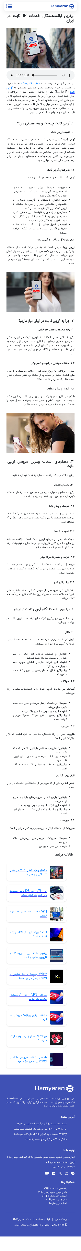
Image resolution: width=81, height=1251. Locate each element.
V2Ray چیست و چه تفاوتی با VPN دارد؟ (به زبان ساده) (28, 976)
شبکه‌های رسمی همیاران (63, 1167)
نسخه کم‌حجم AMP (22, 1219)
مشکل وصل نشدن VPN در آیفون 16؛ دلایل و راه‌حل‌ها (28, 872)
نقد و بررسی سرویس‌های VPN (52, 1192)
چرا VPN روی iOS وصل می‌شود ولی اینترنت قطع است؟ (28, 893)
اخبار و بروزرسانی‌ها (58, 1203)
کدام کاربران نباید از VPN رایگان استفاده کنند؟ (28, 934)
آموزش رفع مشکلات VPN (54, 1196)
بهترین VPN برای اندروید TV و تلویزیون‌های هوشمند (28, 955)
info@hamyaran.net (57, 1162)
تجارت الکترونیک (30, 83)
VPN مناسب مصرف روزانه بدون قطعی (28, 913)
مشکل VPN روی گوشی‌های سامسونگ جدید (28, 997)
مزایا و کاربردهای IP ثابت (55, 1200)
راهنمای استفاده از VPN (55, 1189)
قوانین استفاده (43, 1219)
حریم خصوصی (61, 1219)
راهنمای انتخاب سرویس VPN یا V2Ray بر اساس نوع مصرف (28, 1059)
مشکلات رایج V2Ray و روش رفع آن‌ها (28, 1017)
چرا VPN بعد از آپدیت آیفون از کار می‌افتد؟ (28, 1038)
